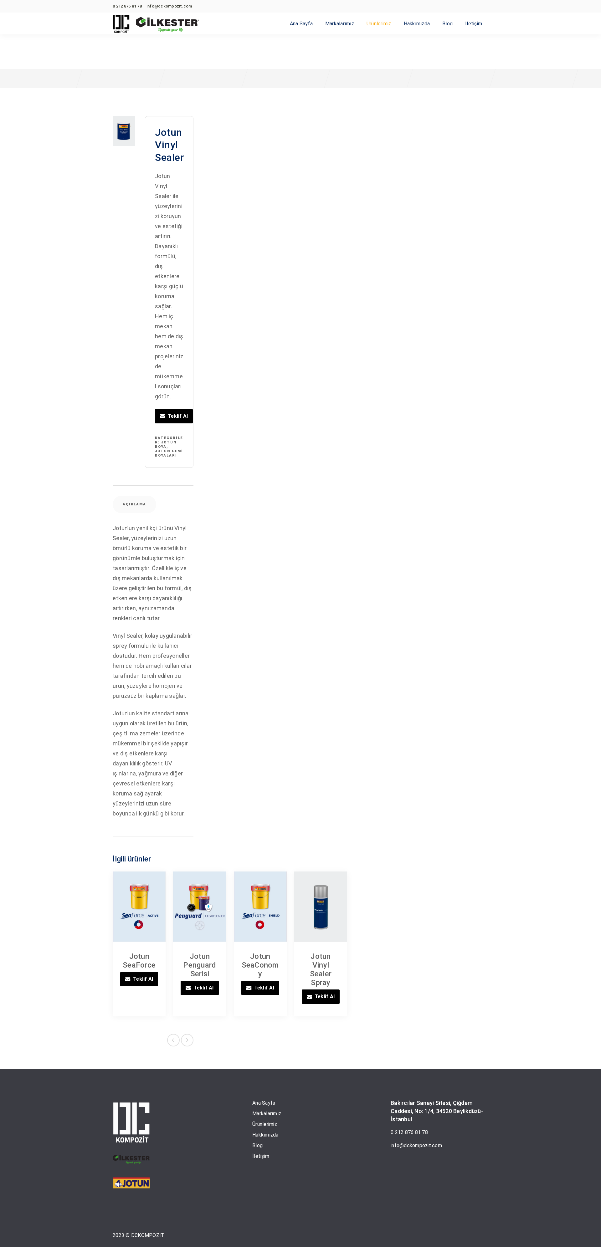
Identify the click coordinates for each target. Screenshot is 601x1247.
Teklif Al (178, 416)
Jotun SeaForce (139, 960)
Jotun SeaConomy (260, 965)
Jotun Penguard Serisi (199, 965)
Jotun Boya (166, 444)
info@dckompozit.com (416, 1145)
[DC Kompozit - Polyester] (121, 24)
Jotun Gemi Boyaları (169, 453)
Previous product (173, 1040)
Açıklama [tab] (134, 504)
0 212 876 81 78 (409, 1132)
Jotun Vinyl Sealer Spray (321, 969)
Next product (187, 1040)
